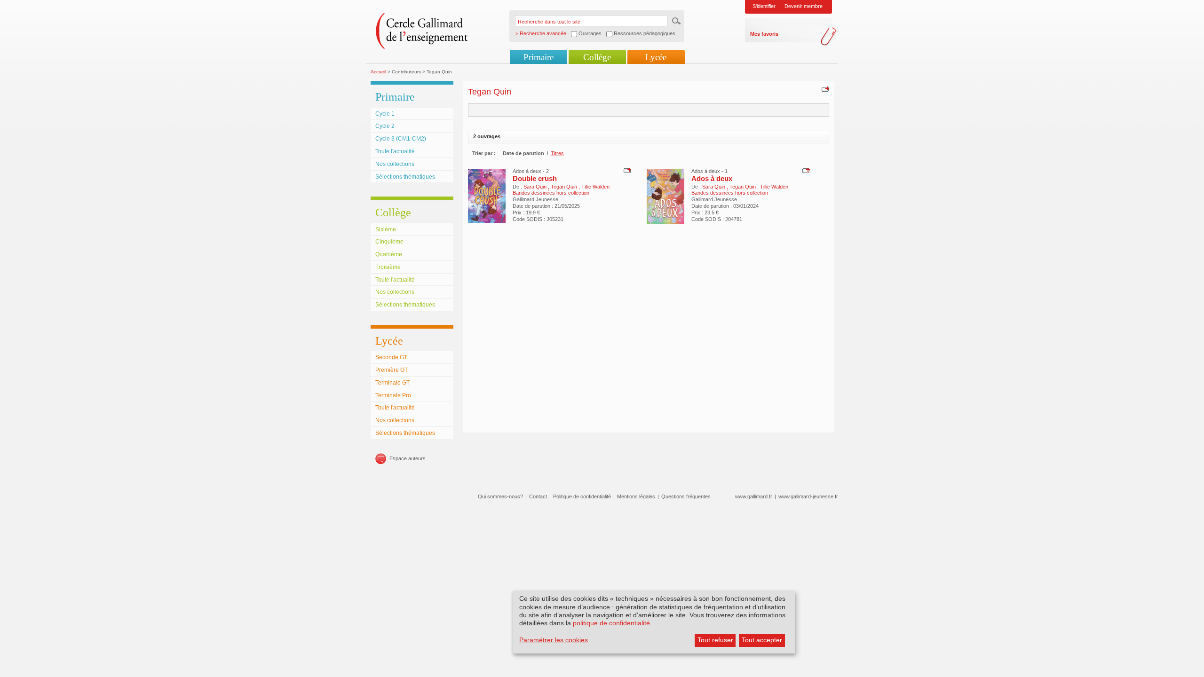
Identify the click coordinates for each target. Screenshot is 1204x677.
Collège (597, 57)
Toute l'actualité (395, 151)
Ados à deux (711, 178)
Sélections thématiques (405, 176)
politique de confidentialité (611, 623)
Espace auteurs (407, 458)
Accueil (378, 71)
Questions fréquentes (686, 496)
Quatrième (388, 254)
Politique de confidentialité (582, 496)
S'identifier (764, 6)
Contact (538, 496)
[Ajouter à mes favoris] (824, 89)
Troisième (388, 267)
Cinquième (389, 241)
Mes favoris (764, 34)
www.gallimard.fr (753, 496)
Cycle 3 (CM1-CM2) (400, 138)
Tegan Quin (564, 186)
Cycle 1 (385, 113)
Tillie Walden (595, 186)
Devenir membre (803, 6)
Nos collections (394, 164)
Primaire (538, 57)
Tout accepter (762, 640)
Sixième (385, 229)
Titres (557, 153)
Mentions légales (636, 496)
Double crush (535, 178)
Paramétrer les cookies (553, 640)
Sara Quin (535, 186)
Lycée (655, 57)
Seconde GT (391, 357)
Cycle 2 (385, 126)
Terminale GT (392, 382)
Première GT (391, 370)
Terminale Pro (393, 395)
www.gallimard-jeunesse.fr (808, 496)
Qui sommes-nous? (500, 496)
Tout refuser (715, 640)
